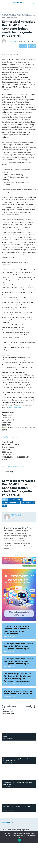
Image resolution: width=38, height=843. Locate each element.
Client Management (11, 503)
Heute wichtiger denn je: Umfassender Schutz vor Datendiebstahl (18, 759)
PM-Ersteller (11, 41)
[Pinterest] (30, 46)
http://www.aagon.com (10, 437)
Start (4, 14)
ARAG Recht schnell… (31, 707)
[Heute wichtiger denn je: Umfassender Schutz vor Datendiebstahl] (19, 749)
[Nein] (36, 837)
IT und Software (13, 14)
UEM (4, 506)
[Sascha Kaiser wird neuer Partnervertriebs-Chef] (19, 725)
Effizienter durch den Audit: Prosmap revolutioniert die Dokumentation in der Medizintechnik (17, 630)
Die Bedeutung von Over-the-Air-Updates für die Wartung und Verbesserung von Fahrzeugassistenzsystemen (18, 677)
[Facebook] (21, 46)
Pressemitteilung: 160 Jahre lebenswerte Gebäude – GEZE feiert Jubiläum (9, 710)
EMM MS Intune (28, 503)
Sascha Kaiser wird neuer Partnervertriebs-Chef (17, 736)
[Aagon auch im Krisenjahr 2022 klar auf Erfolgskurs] (19, 796)
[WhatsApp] (34, 46)
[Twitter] (25, 46)
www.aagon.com (15, 407)
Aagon (12, 500)
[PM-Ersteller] (4, 41)
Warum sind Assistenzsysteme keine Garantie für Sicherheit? (18, 692)
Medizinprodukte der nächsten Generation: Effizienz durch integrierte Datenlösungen (18, 646)
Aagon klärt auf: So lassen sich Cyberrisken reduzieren (17, 783)
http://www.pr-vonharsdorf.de (13, 466)
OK (19, 840)
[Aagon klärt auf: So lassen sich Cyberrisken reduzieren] (19, 772)
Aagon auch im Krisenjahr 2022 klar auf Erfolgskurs (16, 807)
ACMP (19, 500)
